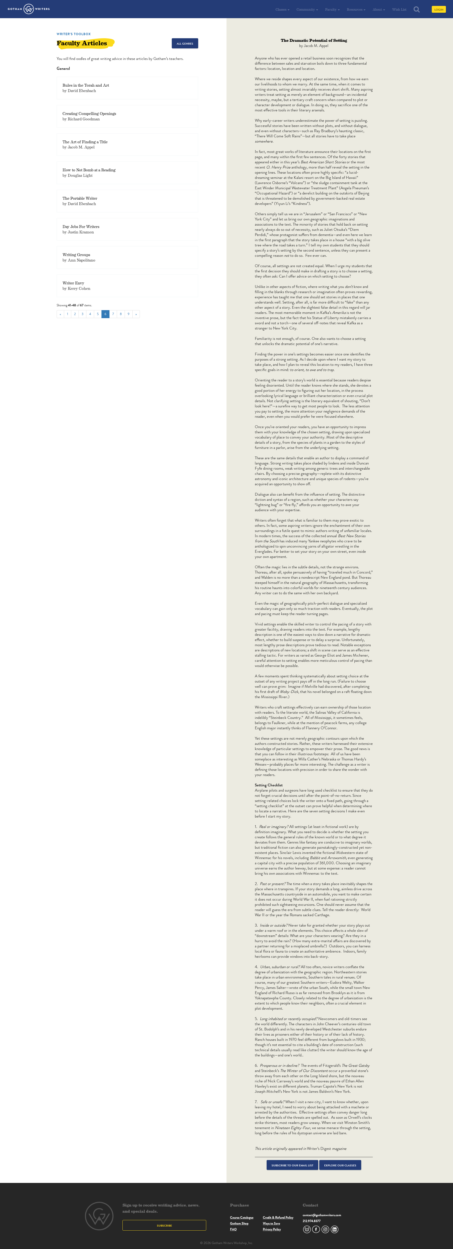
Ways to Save (271, 1223)
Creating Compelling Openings (89, 113)
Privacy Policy (272, 1229)
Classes (281, 9)
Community (306, 9)
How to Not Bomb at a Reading (89, 169)
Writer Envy (73, 282)
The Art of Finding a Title (85, 141)
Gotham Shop (239, 1223)
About (378, 9)
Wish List (399, 9)
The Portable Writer (80, 198)
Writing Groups (76, 254)
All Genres (185, 44)
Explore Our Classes (340, 1165)
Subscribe (164, 1226)
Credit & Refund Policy (278, 1217)
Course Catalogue (241, 1217)
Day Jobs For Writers (81, 226)
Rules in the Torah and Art (86, 85)
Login (438, 10)
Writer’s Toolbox (74, 34)
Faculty (331, 9)
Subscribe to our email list (292, 1165)
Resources (355, 9)
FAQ (233, 1229)
